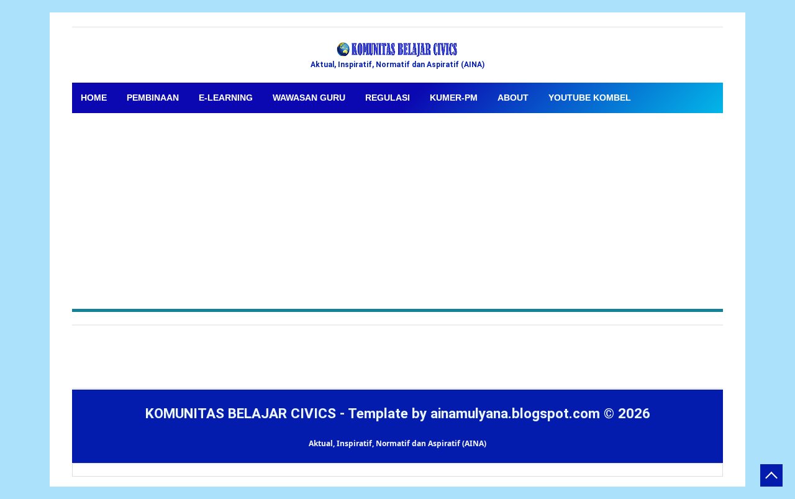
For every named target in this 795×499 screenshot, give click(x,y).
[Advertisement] (397, 206)
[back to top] (771, 475)
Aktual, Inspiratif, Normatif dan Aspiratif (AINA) (397, 443)
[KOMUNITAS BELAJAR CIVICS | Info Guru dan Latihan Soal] (397, 49)
